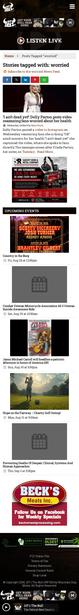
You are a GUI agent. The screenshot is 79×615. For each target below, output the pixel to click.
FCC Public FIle (39, 556)
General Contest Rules (39, 570)
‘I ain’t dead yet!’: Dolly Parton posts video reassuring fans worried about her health (37, 119)
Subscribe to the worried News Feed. (34, 71)
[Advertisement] (39, 22)
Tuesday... (29, 152)
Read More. (45, 152)
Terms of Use (39, 561)
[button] (72, 7)
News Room (37, 125)
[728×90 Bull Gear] (39, 595)
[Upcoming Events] (39, 234)
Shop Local (39, 575)
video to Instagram (49, 130)
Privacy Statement (39, 565)
